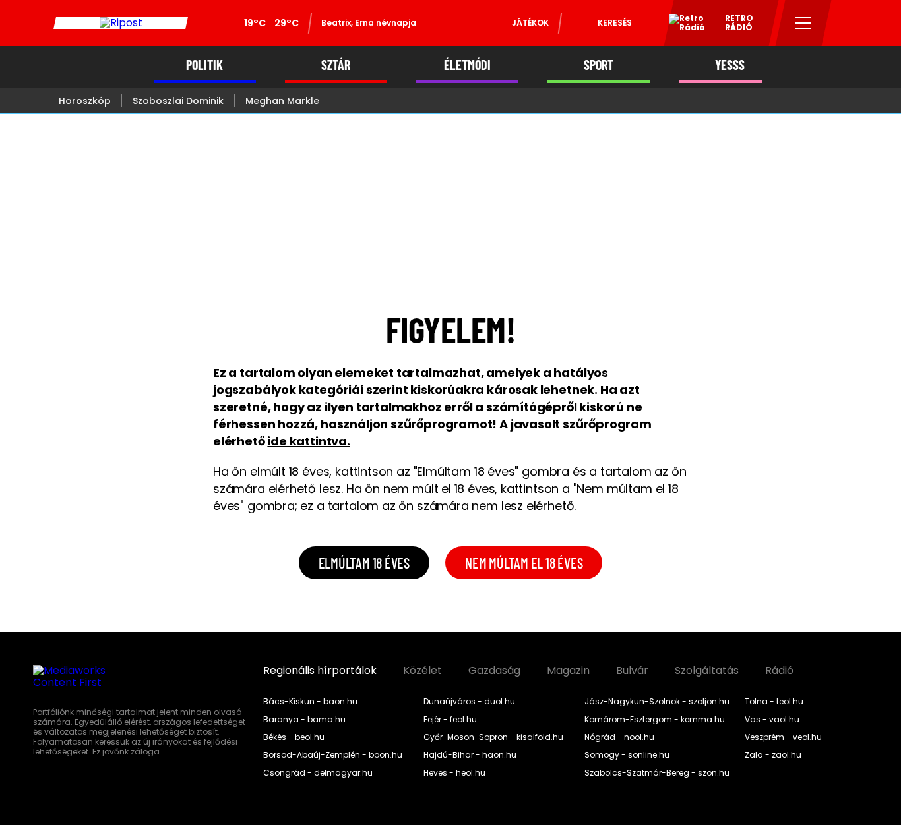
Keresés (615, 22)
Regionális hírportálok (320, 671)
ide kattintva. (308, 441)
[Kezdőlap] (120, 23)
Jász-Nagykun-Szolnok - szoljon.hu (657, 702)
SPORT (598, 64)
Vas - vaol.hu (772, 719)
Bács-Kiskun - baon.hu (310, 702)
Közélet (422, 671)
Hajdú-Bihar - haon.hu (469, 755)
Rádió (779, 671)
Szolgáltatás (707, 671)
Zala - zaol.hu (773, 755)
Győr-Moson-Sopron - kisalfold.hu (493, 737)
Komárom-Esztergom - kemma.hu (654, 719)
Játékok (530, 22)
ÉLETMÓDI (467, 64)
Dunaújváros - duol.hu (469, 702)
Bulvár (632, 671)
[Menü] (804, 23)
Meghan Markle (282, 100)
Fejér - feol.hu (450, 719)
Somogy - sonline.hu (626, 755)
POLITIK (204, 64)
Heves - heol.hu (454, 773)
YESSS (730, 64)
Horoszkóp (85, 100)
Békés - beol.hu (294, 737)
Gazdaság (494, 671)
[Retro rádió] (682, 25)
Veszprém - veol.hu (783, 737)
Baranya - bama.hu (304, 719)
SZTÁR (335, 64)
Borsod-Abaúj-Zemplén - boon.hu (332, 755)
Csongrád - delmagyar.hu (318, 773)
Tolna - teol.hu (774, 702)
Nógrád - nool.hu (619, 737)
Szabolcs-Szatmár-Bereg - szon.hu (657, 773)
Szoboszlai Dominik (178, 100)
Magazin (568, 671)
